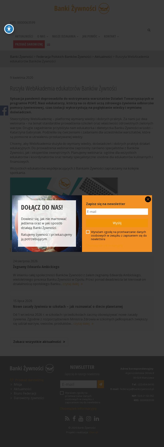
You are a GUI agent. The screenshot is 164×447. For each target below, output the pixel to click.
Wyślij (117, 223)
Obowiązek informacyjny (104, 245)
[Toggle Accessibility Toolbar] (9, 29)
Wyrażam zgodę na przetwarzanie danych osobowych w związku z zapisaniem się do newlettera (119, 235)
